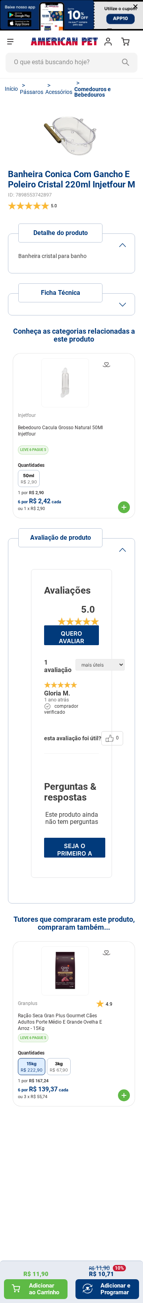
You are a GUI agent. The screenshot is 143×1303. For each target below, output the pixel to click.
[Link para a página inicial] (11, 89)
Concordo (103, 1286)
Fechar (40, 1286)
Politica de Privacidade (93, 1268)
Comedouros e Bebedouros (92, 91)
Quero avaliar (71, 637)
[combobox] (71, 63)
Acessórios (58, 92)
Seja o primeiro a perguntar (74, 850)
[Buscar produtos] (127, 62)
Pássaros (31, 92)
